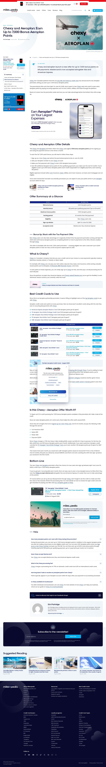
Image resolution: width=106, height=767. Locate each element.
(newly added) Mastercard (73, 275)
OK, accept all (53, 391)
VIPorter (53, 745)
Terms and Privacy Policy (68, 523)
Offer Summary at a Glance (11, 79)
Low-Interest (82, 733)
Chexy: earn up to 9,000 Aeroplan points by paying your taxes (50, 186)
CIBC (25, 721)
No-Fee (81, 735)
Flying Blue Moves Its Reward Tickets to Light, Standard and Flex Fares (39, 671)
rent (51, 173)
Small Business (83, 739)
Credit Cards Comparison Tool (87, 690)
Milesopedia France (29, 703)
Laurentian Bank (28, 725)
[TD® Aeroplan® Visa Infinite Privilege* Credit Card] (34, 335)
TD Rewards (53, 266)
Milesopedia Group (28, 699)
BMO (25, 717)
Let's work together (83, 763)
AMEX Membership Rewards (58, 717)
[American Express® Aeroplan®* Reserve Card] (34, 341)
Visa (80, 719)
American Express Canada (30, 715)
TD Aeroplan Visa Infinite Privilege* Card (50, 445)
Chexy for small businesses (54, 587)
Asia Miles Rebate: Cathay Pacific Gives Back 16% (13, 671)
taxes (61, 173)
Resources (54, 686)
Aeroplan (42, 149)
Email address (66, 514)
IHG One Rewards (55, 733)
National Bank (27, 729)
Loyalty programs (56, 713)
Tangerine (26, 739)
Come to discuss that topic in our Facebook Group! (52, 595)
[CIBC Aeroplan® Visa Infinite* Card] (34, 348)
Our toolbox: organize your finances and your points (63, 689)
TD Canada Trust (28, 741)
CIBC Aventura (55, 725)
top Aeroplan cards (91, 298)
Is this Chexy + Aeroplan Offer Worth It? (14, 88)
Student (81, 741)
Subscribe (98, 10)
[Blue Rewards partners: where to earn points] (65, 663)
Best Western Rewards (57, 721)
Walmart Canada (28, 745)
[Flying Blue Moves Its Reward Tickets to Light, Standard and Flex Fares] (40, 663)
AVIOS (52, 719)
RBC (25, 733)
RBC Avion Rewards (56, 739)
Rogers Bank (27, 735)
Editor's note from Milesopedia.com (95, 51)
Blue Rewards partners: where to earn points (65, 671)
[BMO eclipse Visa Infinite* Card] (21, 61)
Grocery (81, 729)
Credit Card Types (84, 713)
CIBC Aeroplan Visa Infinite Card (41, 320)
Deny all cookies (53, 395)
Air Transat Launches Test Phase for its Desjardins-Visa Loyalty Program (90, 671)
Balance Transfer (83, 723)
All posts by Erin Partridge (55, 613)
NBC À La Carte (55, 737)
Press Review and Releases (30, 696)
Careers (26, 694)
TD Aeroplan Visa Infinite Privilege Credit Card (46, 312)
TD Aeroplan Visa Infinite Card (41, 317)
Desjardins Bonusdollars (57, 727)
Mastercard (82, 717)
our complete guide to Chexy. (64, 483)
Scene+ (69, 266)
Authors (26, 690)
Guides (56, 668)
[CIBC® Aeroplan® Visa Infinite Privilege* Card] (34, 329)
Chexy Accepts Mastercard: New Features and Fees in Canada (64, 284)
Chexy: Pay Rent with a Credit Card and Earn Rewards (87, 186)
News (4, 25)
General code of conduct (30, 705)
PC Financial (27, 731)
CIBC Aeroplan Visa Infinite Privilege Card (44, 315)
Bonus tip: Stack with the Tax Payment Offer (14, 81)
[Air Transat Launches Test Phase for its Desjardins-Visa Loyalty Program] (91, 663)
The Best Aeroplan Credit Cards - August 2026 (64, 363)
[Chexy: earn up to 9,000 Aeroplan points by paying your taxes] (33, 187)
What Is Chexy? (8, 84)
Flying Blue (54, 729)
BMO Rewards (62, 266)
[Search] (85, 10)
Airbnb (80, 721)
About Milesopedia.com (30, 688)
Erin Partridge (54, 604)
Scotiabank (26, 737)
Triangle (26, 743)
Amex (80, 715)
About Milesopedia (29, 686)
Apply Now (97, 327)
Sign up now (94, 517)
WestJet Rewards (55, 747)
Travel (80, 692)
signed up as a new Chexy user (61, 424)
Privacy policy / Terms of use (96, 763)
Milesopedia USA (28, 701)
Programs (10, 25)
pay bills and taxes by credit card (67, 81)
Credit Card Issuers (29, 713)
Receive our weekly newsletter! (59, 696)
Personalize (53, 399)
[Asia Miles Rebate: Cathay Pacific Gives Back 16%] (14, 663)
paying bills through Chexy (78, 370)
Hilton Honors (54, 731)
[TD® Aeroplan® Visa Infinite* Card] (34, 354)
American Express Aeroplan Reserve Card (44, 310)
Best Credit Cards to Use (10, 86)
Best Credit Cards (84, 686)
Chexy (32, 81)
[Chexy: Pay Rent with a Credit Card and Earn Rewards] (70, 187)
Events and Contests (56, 692)
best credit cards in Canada (81, 382)
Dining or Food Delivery (85, 725)
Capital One (27, 719)
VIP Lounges (82, 745)
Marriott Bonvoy (55, 735)
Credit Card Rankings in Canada (87, 688)
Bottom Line (7, 90)
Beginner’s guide (55, 694)
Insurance (81, 696)
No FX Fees (82, 737)
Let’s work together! (29, 707)
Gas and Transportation (85, 727)
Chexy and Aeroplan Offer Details (12, 77)
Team (25, 692)
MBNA (25, 727)
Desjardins (26, 723)
